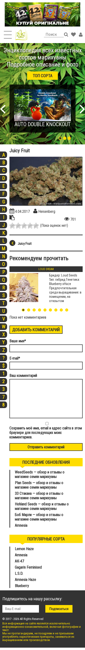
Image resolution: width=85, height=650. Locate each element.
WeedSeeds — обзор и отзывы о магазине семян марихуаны (39, 474)
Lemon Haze (24, 549)
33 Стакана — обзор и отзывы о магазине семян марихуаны (39, 495)
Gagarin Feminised (29, 567)
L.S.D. (19, 573)
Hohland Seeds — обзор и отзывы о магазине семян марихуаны (42, 506)
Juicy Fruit (25, 243)
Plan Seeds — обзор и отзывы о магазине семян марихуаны (39, 485)
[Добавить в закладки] (73, 34)
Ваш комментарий (23, 375)
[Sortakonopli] (21, 34)
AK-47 (19, 561)
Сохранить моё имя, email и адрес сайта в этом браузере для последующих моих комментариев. (45, 432)
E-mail (14, 358)
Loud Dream (46, 269)
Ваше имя (17, 341)
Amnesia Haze (25, 579)
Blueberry (22, 585)
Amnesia (21, 525)
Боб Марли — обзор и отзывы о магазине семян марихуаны (39, 516)
